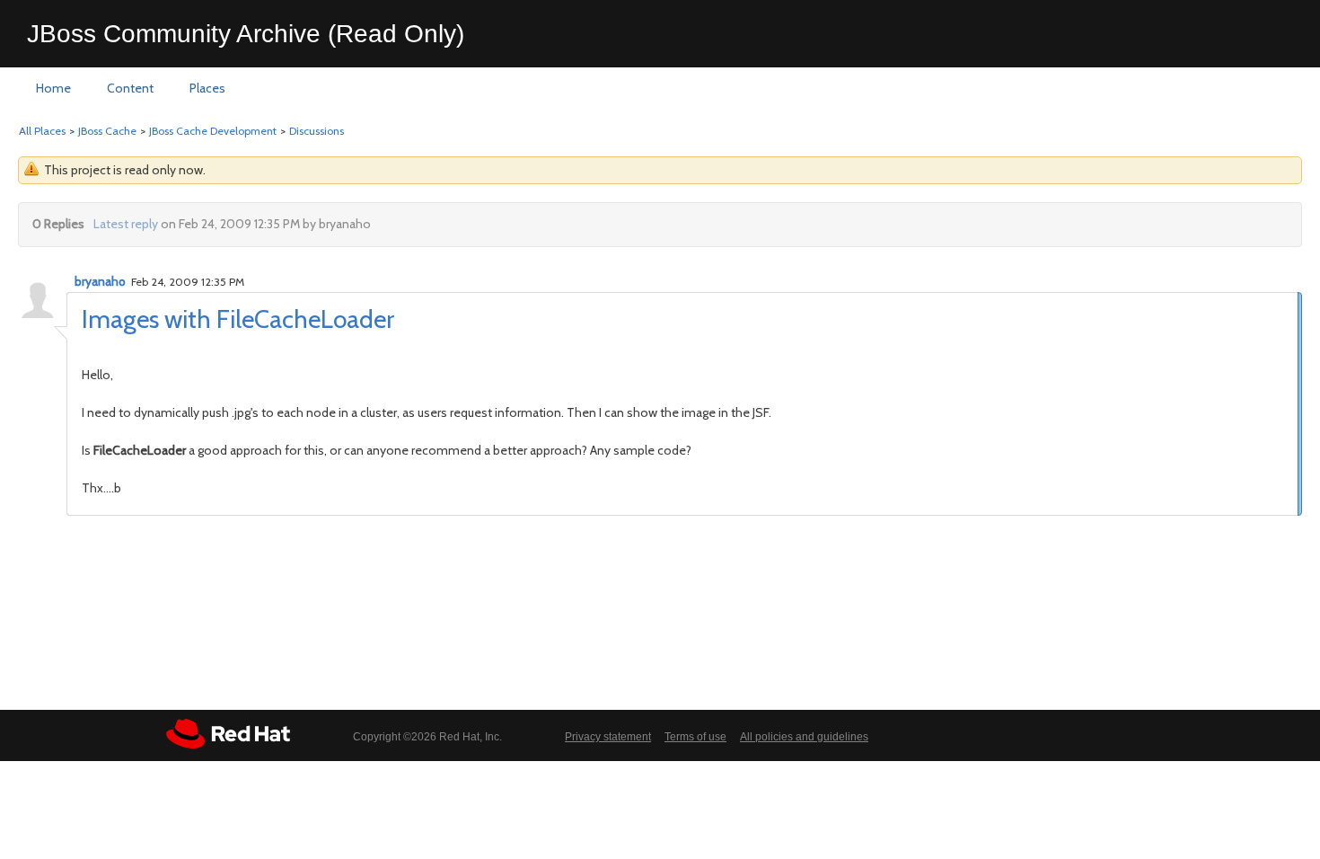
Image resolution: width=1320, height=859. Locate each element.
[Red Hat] (228, 733)
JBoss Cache (107, 130)
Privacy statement (608, 737)
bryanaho (100, 281)
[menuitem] (53, 89)
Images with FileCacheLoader (238, 319)
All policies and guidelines (804, 737)
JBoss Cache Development (213, 130)
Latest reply (125, 224)
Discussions (316, 130)
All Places (42, 130)
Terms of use (695, 737)
